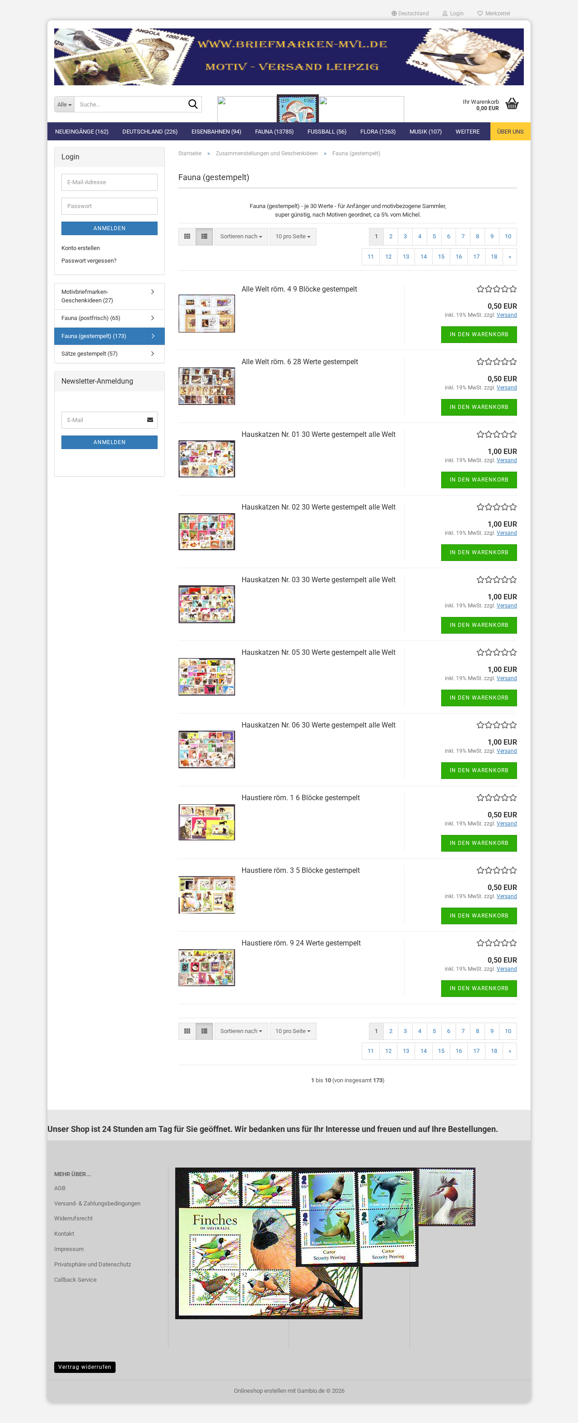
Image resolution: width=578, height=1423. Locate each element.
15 (441, 256)
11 (371, 256)
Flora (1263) (378, 131)
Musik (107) (426, 131)
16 (459, 256)
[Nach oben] (553, 1409)
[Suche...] (193, 105)
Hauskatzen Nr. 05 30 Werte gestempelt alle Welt (319, 652)
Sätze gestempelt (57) (89, 353)
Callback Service (75, 1279)
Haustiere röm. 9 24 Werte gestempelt (301, 943)
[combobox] (241, 237)
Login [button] (455, 13)
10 (508, 236)
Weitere (468, 131)
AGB (59, 1188)
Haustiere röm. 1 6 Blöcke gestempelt (301, 797)
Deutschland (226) (150, 131)
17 (476, 256)
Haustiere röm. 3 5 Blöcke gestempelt (301, 870)
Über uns (510, 131)
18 (494, 256)
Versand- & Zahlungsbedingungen (97, 1203)
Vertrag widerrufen (85, 1367)
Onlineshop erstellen (260, 1390)
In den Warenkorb (479, 334)
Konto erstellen (80, 248)
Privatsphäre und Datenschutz (92, 1264)
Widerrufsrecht (73, 1218)
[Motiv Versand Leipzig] (289, 53)
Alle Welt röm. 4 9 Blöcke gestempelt (299, 289)
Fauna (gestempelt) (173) (93, 336)
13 (406, 256)
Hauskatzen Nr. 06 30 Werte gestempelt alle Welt (319, 725)
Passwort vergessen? (89, 260)
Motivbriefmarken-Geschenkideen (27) (87, 296)
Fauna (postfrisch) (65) (91, 318)
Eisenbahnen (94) (216, 131)
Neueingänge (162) (82, 131)
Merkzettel (496, 13)
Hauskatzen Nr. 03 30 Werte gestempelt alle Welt (319, 579)
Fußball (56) (327, 131)
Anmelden (109, 228)
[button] (410, 13)
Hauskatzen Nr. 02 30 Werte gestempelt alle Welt (319, 507)
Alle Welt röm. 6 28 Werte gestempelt (300, 361)
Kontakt (64, 1233)
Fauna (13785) (274, 131)
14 (423, 256)
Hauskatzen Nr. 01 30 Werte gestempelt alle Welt (319, 434)
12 (388, 256)
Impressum (69, 1249)
